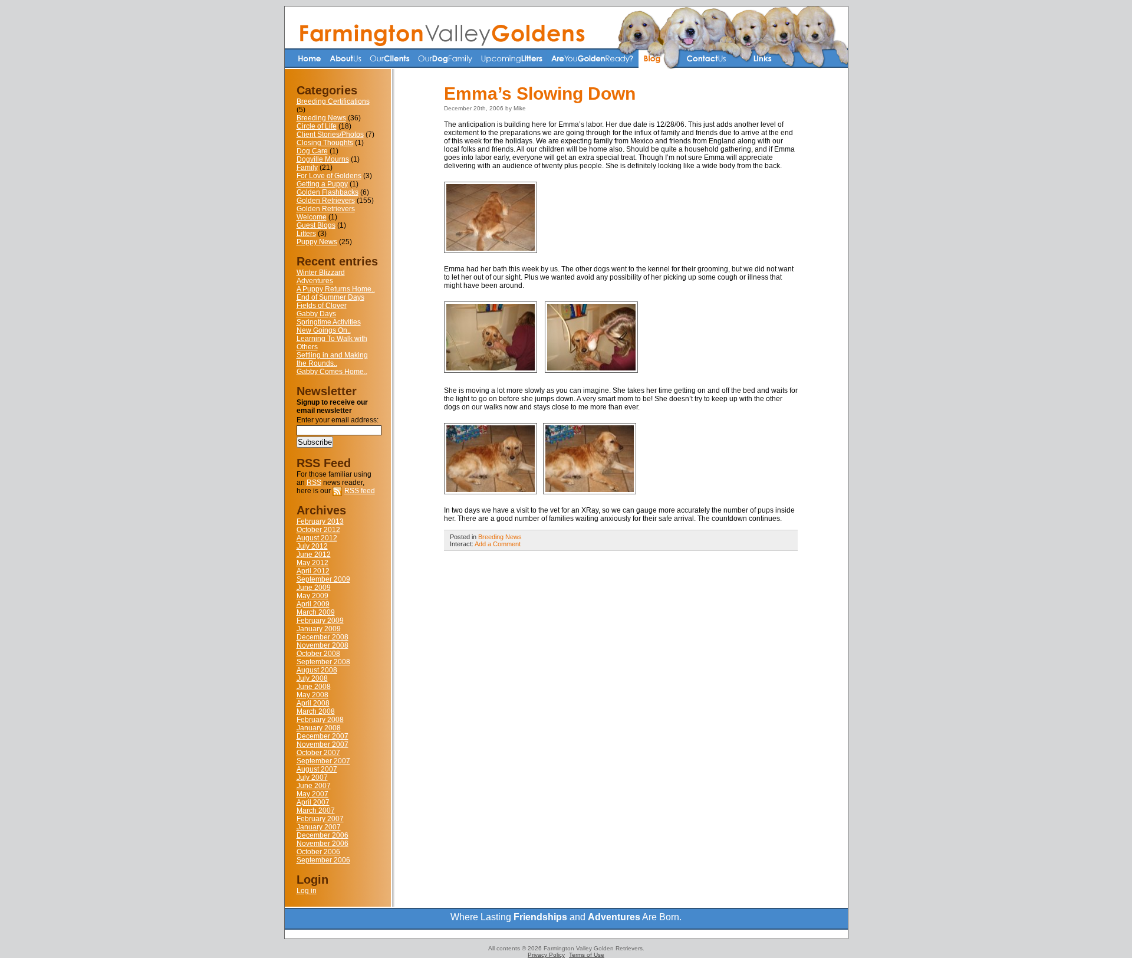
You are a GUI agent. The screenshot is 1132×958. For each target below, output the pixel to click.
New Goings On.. (324, 330)
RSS (314, 482)
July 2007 (312, 777)
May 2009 (312, 596)
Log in (307, 891)
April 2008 (313, 703)
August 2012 (317, 538)
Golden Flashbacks (327, 192)
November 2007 (322, 744)
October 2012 (318, 530)
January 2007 (319, 827)
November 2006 (322, 843)
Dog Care (312, 151)
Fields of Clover (322, 305)
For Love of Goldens (329, 176)
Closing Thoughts (325, 143)
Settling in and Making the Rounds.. (332, 359)
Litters (306, 233)
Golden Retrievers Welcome (326, 213)
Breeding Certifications (333, 101)
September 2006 (323, 860)
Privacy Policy (546, 955)
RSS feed (359, 491)
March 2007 (316, 810)
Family (307, 167)
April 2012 (313, 571)
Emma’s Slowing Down (540, 93)
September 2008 (323, 662)
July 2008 (312, 678)
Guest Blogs (316, 225)
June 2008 (314, 687)
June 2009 (314, 587)
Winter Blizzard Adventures (321, 276)
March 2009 (316, 612)
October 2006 (318, 852)
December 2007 (322, 736)
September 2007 (323, 761)
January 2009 (319, 629)
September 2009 (323, 579)
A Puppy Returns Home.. (336, 289)
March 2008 (316, 711)
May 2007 (312, 794)
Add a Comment (498, 543)
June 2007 (314, 786)
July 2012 (312, 546)
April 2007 (313, 802)
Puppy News (317, 242)
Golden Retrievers (326, 200)
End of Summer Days (330, 297)
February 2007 (320, 819)
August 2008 (317, 670)
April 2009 (313, 604)
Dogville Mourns (323, 159)
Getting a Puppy (322, 184)
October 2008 (318, 653)
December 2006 (322, 835)
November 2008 (322, 645)
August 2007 (317, 769)
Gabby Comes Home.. (332, 372)
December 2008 (322, 637)
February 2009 (320, 620)
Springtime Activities (329, 322)
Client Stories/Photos (330, 134)
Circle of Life (317, 126)
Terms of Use (586, 955)
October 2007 (318, 753)
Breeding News (321, 118)
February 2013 (320, 521)
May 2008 (312, 695)
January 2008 (319, 728)
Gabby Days (316, 314)
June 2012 (314, 554)
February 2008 (320, 720)
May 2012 (312, 563)
